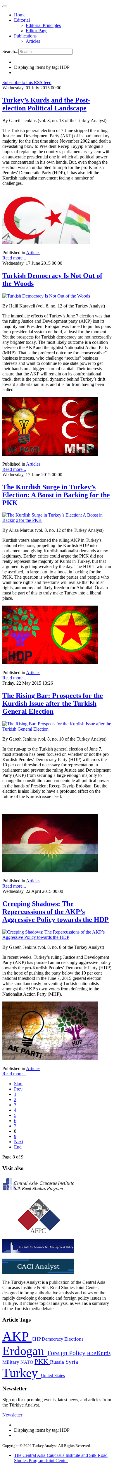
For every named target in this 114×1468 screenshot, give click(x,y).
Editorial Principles (43, 25)
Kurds (103, 1353)
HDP (92, 1353)
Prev (18, 1088)
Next (18, 1141)
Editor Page (36, 30)
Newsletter (12, 1414)
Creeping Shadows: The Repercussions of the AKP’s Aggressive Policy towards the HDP (55, 911)
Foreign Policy (67, 1352)
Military (11, 1362)
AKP (17, 1336)
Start (18, 1083)
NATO (27, 1362)
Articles (33, 41)
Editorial (22, 20)
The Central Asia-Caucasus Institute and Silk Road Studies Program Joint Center (61, 1458)
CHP (37, 1339)
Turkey (21, 1373)
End (18, 1146)
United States (53, 1375)
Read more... (14, 257)
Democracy (53, 1339)
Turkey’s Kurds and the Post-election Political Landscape (46, 104)
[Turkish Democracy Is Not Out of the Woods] (46, 295)
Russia (57, 1362)
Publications (25, 35)
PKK (42, 1361)
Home (19, 14)
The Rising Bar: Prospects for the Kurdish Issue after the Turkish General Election (52, 703)
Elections (74, 1339)
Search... (10, 51)
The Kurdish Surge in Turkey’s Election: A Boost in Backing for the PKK (56, 495)
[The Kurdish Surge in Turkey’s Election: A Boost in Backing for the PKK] (57, 520)
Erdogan (24, 1351)
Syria (71, 1362)
